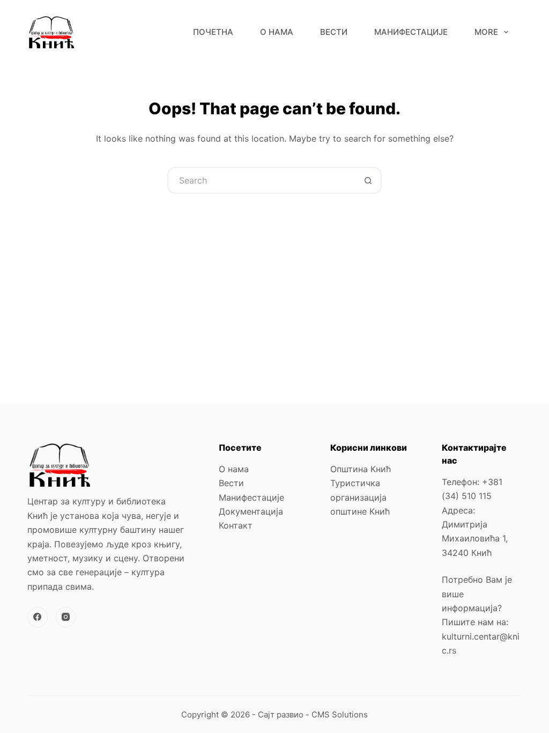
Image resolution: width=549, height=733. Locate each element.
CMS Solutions (339, 714)
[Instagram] (66, 617)
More (486, 32)
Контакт (236, 525)
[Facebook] (37, 617)
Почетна (213, 32)
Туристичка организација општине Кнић (360, 497)
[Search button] (368, 180)
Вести (333, 32)
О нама (276, 32)
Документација (251, 511)
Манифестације (411, 32)
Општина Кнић (360, 469)
